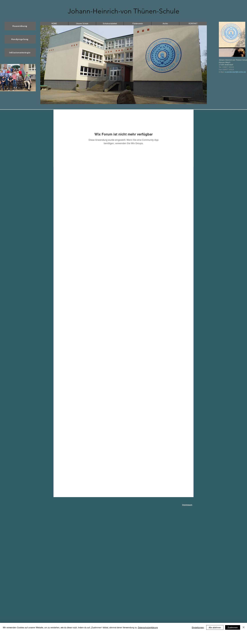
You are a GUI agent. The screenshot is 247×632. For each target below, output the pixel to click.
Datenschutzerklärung (148, 627)
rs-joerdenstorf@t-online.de (235, 72)
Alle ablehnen (215, 627)
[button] (123, 64)
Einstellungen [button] (198, 627)
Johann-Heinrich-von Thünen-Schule (123, 11)
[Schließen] (243, 627)
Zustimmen (233, 627)
